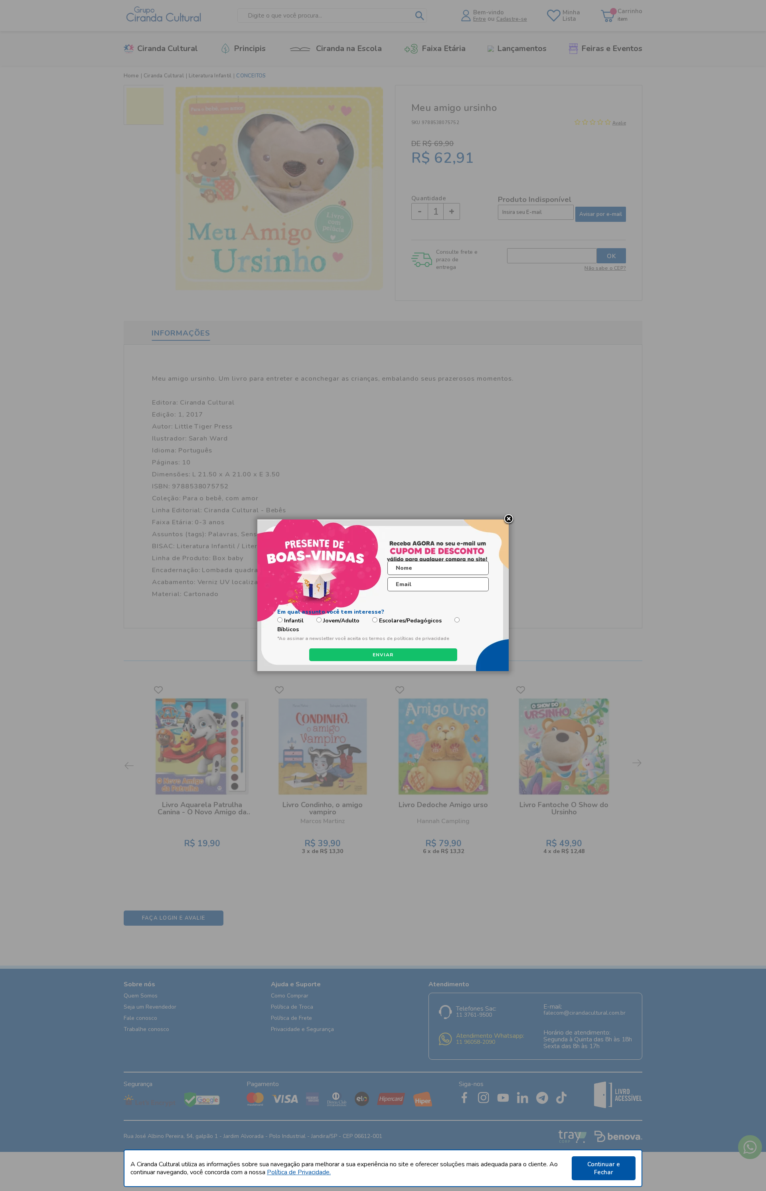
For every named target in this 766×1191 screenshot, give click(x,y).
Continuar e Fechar (603, 1168)
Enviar (383, 655)
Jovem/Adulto (341, 620)
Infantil (294, 620)
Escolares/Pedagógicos (410, 620)
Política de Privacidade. (299, 1172)
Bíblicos (288, 629)
